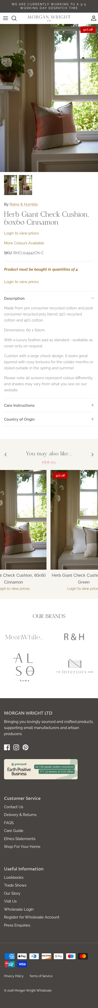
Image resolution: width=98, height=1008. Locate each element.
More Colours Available (24, 243)
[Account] (92, 18)
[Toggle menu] (5, 18)
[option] (49, 98)
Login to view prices (21, 233)
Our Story (12, 893)
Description (14, 298)
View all (49, 462)
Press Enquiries (17, 925)
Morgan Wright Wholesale (33, 990)
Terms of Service (41, 976)
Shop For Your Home (22, 846)
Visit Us (10, 901)
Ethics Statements (19, 839)
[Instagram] (16, 747)
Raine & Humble (24, 204)
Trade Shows (15, 885)
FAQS (9, 823)
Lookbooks (13, 877)
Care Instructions (19, 405)
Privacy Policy (14, 976)
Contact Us (13, 807)
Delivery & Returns (20, 814)
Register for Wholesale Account (31, 917)
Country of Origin (19, 419)
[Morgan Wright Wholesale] (49, 18)
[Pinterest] (25, 747)
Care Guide (13, 830)
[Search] (16, 18)
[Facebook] (7, 747)
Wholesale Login (19, 909)
